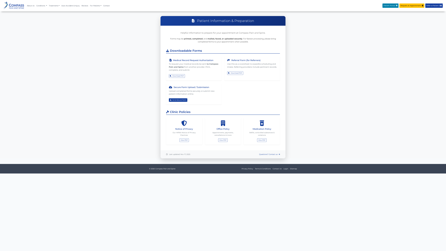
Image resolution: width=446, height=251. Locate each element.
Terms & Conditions (263, 169)
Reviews (85, 6)
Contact (106, 6)
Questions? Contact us (268, 154)
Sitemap (293, 169)
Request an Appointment (410, 6)
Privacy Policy (247, 169)
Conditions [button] (41, 6)
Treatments (53, 6)
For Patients (95, 6)
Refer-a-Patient (432, 6)
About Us (30, 6)
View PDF (184, 140)
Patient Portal (389, 6)
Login (286, 169)
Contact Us (277, 169)
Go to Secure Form (179, 100)
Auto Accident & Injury (70, 6)
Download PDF (178, 76)
